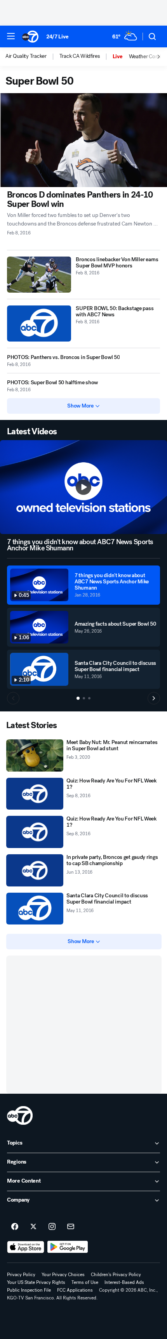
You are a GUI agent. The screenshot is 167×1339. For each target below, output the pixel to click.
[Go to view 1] (78, 698)
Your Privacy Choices (63, 1274)
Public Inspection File (29, 1290)
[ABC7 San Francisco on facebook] (15, 1227)
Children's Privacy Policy (116, 1274)
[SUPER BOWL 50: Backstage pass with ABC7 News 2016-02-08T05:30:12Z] (39, 323)
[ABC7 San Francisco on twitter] (33, 1227)
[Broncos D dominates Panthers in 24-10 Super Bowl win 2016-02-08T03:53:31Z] (83, 140)
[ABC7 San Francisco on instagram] (52, 1227)
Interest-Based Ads (124, 1282)
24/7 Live (57, 36)
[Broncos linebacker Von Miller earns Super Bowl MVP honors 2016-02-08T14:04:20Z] (39, 275)
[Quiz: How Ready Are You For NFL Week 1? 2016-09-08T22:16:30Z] (34, 794)
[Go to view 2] (84, 698)
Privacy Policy (21, 1274)
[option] (32, 57)
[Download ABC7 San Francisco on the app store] (25, 1247)
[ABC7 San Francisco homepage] (30, 36)
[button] (11, 36)
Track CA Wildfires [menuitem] (79, 56)
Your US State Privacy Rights (36, 1282)
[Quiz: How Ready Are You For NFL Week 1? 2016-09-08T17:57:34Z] (34, 832)
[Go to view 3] (89, 698)
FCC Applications (75, 1290)
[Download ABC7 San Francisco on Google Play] (67, 1247)
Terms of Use (84, 1282)
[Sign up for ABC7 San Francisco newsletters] (70, 1227)
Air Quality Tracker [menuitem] (26, 56)
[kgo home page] (20, 1115)
